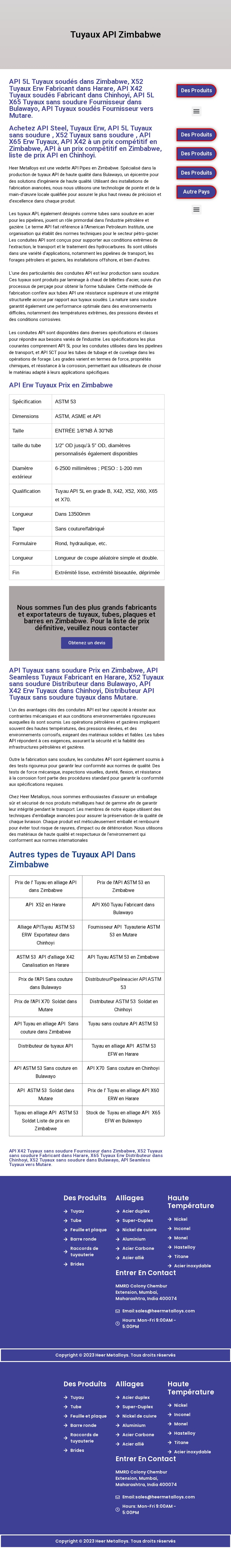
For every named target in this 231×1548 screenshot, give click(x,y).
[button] (197, 111)
